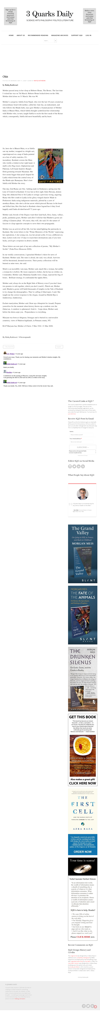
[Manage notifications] (95, 1006)
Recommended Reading (38, 35)
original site (74, 956)
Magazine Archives (59, 35)
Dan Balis (87, 961)
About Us (21, 35)
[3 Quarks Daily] (50, 21)
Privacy (86, 455)
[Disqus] (33, 374)
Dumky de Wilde (74, 967)
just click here (72, 414)
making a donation (20, 999)
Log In (88, 35)
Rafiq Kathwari (40, 81)
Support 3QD (77, 35)
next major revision (73, 963)
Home (11, 35)
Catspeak (58, 346)
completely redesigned (83, 958)
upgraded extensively (77, 961)
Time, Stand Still (9, 346)
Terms (81, 455)
